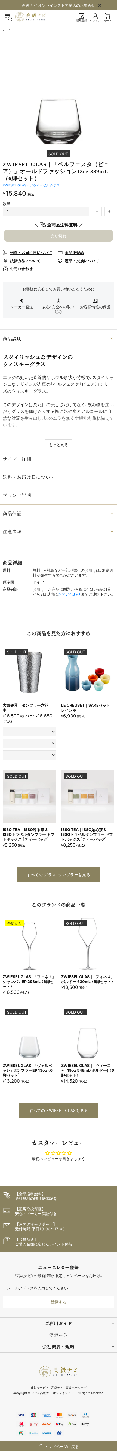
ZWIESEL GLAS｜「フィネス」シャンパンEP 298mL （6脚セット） (28, 981)
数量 (6, 203)
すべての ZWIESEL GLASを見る (58, 1110)
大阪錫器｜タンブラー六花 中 (27, 707)
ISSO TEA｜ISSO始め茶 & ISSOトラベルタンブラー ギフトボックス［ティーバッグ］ (87, 834)
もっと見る (58, 444)
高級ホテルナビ (76, 1388)
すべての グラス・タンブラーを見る (58, 874)
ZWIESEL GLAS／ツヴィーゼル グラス (31, 185)
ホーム (7, 30)
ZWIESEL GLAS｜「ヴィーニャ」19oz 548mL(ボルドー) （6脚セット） (87, 1070)
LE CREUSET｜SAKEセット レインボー (85, 707)
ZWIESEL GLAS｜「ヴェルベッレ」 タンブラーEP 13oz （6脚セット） (28, 1070)
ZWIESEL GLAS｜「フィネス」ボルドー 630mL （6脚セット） (87, 979)
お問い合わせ (69, 594)
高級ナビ (57, 1388)
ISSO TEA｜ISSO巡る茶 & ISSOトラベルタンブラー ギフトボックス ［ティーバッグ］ (28, 834)
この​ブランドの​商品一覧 (58, 904)
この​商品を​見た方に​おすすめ (58, 633)
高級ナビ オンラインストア (30, 16)
